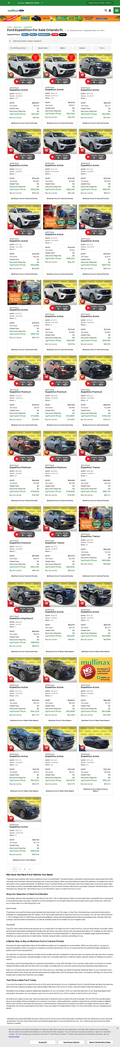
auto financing (25, 972)
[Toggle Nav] (116, 10)
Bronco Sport (23, 933)
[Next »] (29, 869)
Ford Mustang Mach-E (62, 933)
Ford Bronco (11, 933)
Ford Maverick (30, 919)
